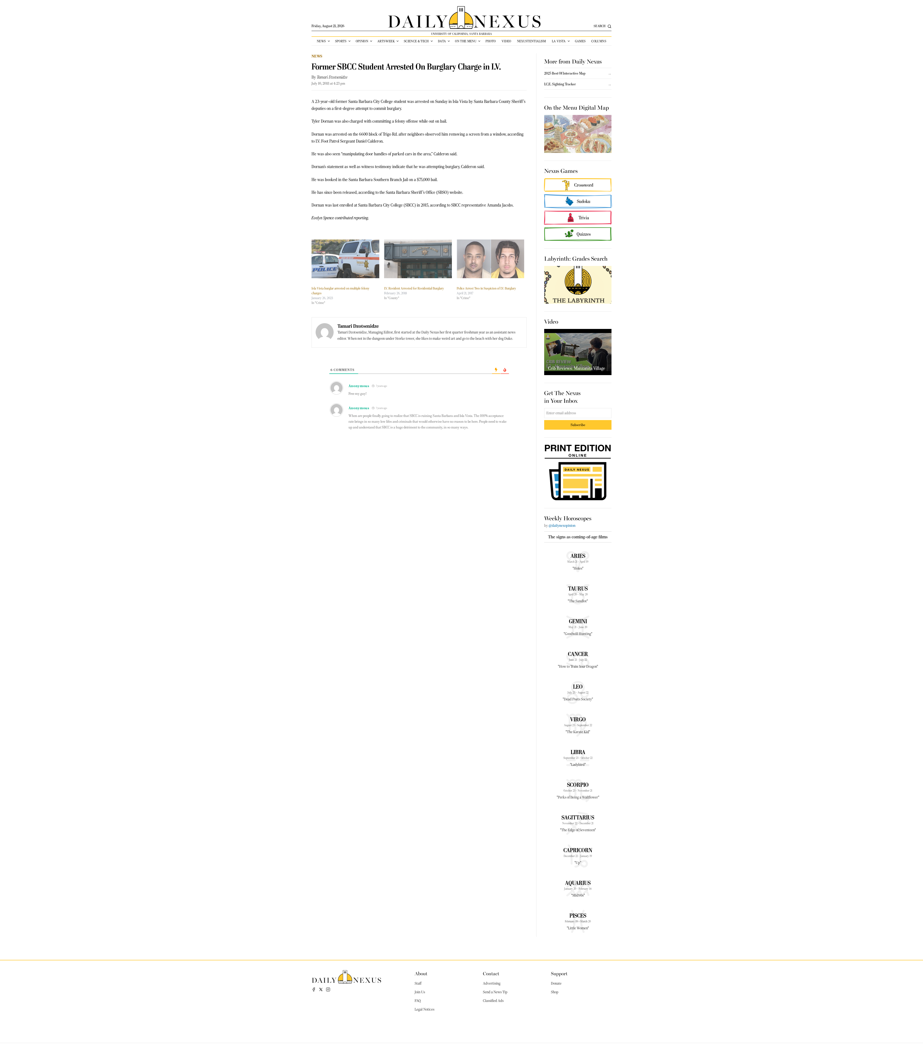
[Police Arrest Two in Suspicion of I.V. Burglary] (490, 258)
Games (580, 41)
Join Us (420, 992)
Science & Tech (416, 41)
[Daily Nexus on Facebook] (314, 989)
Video (506, 41)
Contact (491, 973)
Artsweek (386, 41)
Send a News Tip (495, 992)
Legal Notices (424, 1009)
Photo (491, 41)
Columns (598, 41)
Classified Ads (493, 1001)
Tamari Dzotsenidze (332, 77)
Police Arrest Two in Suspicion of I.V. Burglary (486, 288)
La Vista (559, 41)
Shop (554, 992)
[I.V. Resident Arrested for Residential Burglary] (418, 258)
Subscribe (578, 424)
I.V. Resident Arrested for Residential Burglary (414, 288)
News (321, 41)
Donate (556, 983)
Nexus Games (561, 170)
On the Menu (465, 41)
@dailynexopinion (562, 525)
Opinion (362, 41)
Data (442, 41)
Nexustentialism (531, 41)
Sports (341, 41)
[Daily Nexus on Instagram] (328, 989)
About (421, 973)
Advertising (491, 983)
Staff (418, 983)
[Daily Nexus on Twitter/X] (321, 989)
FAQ (418, 1001)
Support (559, 973)
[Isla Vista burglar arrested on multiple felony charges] (345, 258)
